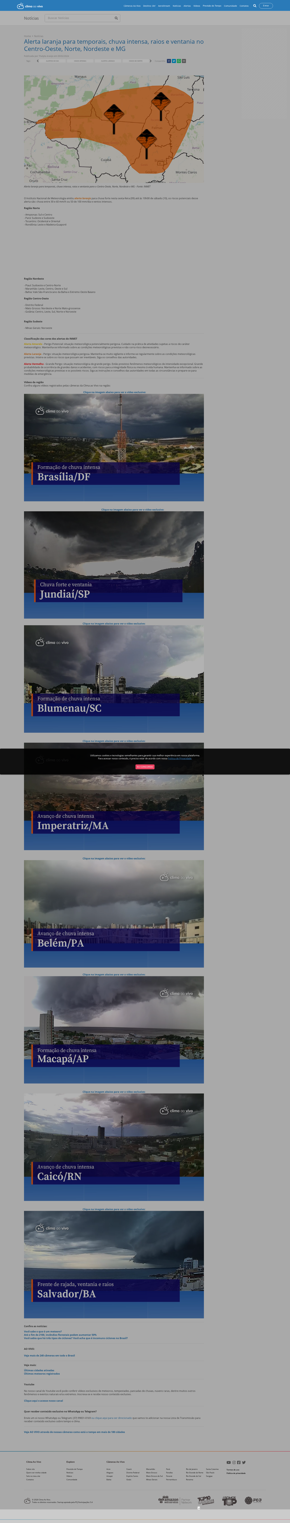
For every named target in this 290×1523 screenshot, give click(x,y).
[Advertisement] (145, 1516)
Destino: (149, 5)
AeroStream (164, 5)
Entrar (266, 6)
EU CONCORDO (145, 767)
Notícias (177, 5)
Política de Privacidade (179, 758)
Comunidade (230, 5)
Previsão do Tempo (212, 6)
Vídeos (196, 5)
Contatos (244, 5)
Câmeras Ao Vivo (132, 5)
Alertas (187, 5)
